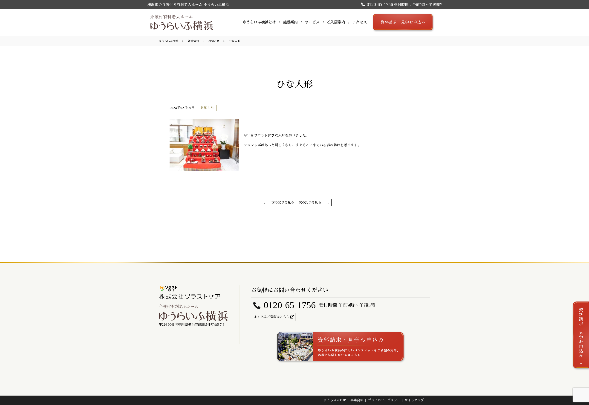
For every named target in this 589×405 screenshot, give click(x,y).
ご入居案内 (336, 22)
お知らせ (213, 41)
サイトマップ (414, 400)
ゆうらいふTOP (334, 400)
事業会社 (356, 400)
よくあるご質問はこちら (271, 317)
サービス (312, 22)
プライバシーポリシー (384, 400)
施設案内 (290, 22)
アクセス (359, 22)
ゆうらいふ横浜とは (259, 22)
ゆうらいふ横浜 (168, 41)
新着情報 (193, 41)
